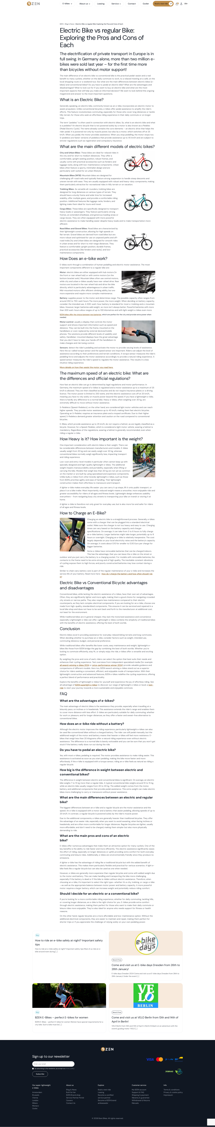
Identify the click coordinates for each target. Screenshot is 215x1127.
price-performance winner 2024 (107, 665)
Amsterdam (37, 1092)
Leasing (100, 3)
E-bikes (66, 3)
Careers (69, 1100)
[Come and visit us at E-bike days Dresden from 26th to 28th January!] (146, 955)
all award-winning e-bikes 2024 (74, 665)
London (35, 1100)
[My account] (181, 3)
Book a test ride (161, 3)
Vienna (35, 1098)
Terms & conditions (172, 1090)
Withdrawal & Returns (141, 1100)
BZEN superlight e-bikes (86, 685)
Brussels (35, 1095)
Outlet (146, 3)
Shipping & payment (140, 1095)
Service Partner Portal (75, 1098)
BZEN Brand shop (73, 1095)
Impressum (168, 1095)
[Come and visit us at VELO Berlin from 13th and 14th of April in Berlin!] (146, 1008)
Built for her (71, 1092)
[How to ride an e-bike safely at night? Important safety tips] (69, 955)
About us (83, 3)
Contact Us (70, 1103)
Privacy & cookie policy (173, 1092)
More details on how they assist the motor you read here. (86, 367)
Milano (35, 1103)
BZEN (61, 24)
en (186, 4)
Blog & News (69, 24)
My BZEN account (139, 1090)
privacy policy (70, 1068)
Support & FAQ (138, 1092)
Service (115, 3)
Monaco (35, 1106)
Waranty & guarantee (140, 1098)
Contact (132, 3)
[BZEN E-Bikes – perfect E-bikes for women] (69, 1008)
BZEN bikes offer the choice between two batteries (80, 314)
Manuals (135, 1103)
